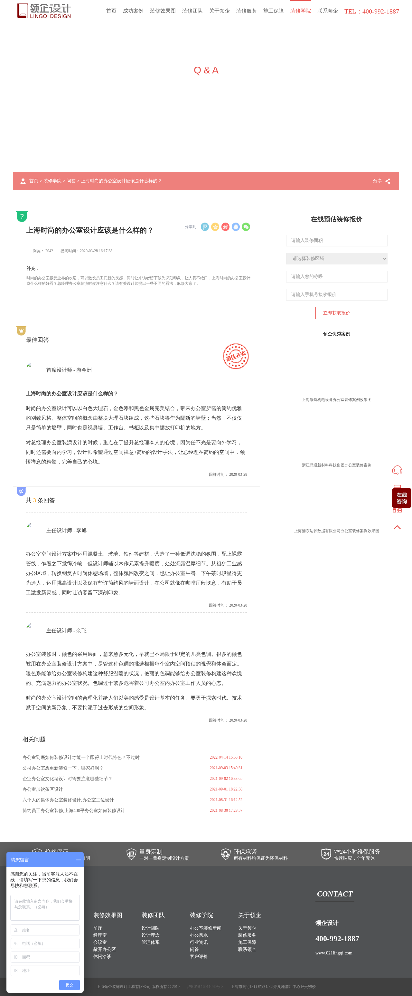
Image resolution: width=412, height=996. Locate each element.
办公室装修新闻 (205, 928)
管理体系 (151, 942)
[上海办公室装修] (44, 11)
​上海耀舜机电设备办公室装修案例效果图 (336, 399)
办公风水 (199, 935)
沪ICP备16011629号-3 (205, 986)
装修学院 (300, 11)
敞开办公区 (104, 949)
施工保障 (273, 11)
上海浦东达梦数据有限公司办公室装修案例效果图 (336, 531)
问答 (71, 180)
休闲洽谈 (102, 956)
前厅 (97, 928)
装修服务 (246, 11)
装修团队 (192, 11)
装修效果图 (163, 11)
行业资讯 (199, 942)
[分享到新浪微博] (225, 227)
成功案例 (133, 11)
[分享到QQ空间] (215, 227)
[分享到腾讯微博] (205, 227)
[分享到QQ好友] (235, 227)
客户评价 (199, 956)
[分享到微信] (246, 227)
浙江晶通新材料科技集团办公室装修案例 (336, 465)
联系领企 (327, 11)
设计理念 (151, 935)
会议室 (100, 942)
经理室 (100, 935)
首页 (111, 11)
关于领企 (219, 11)
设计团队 (151, 928)
